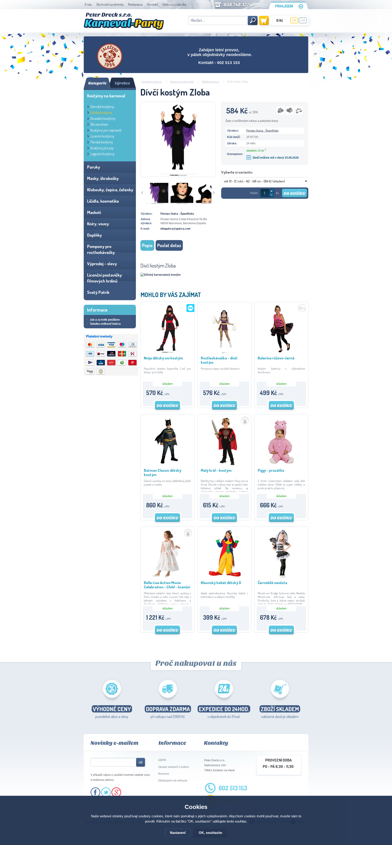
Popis (147, 245)
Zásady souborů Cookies (173, 767)
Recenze (163, 773)
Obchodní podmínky (110, 4)
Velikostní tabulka (174, 4)
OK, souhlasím (210, 833)
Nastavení (178, 833)
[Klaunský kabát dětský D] (224, 577)
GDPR (162, 760)
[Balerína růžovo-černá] (281, 352)
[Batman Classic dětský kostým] (167, 464)
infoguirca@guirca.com (175, 228)
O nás (88, 4)
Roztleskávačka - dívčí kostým (219, 360)
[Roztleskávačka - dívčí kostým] (224, 352)
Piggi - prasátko (271, 470)
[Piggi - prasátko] (281, 464)
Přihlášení (284, 6)
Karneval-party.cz (152, 81)
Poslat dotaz (169, 245)
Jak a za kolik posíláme (105, 319)
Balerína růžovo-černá (276, 358)
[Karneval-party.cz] (124, 21)
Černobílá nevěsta (272, 582)
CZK (294, 20)
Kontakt (152, 4)
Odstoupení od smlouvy (172, 780)
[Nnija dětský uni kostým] (167, 352)
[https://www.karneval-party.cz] (111, 374)
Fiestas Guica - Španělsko (262, 130)
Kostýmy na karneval (182, 81)
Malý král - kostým (216, 470)
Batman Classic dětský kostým (162, 472)
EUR (303, 20)
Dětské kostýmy (210, 81)
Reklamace (135, 4)
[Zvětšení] (160, 274)
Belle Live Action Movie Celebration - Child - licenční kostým (167, 584)
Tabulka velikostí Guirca (105, 323)
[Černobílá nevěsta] (281, 577)
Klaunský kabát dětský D (221, 582)
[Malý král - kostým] (224, 464)
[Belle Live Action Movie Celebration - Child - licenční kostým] (167, 577)
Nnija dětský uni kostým (163, 358)
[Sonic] (110, 56)
